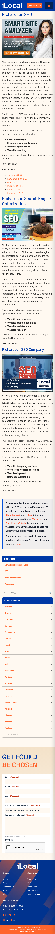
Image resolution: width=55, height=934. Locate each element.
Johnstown (9, 670)
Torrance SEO (14, 175)
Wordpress (37, 518)
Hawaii (7, 645)
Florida (8, 638)
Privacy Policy (13, 929)
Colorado (8, 626)
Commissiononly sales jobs (16, 565)
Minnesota (9, 715)
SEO (6, 571)
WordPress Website (16, 522)
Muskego (8, 728)
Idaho (7, 651)
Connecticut (10, 632)
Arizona (8, 613)
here (18, 543)
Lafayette (9, 690)
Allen (8, 514)
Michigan (8, 709)
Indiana (8, 664)
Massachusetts (11, 702)
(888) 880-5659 (34, 5)
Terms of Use (42, 929)
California (9, 619)
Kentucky (9, 677)
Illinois (7, 658)
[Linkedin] (9, 915)
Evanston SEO (14, 189)
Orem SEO (12, 182)
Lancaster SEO (15, 192)
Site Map (22, 929)
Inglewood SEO (15, 185)
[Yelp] (14, 915)
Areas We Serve (31, 929)
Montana (8, 721)
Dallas (29, 514)
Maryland (8, 696)
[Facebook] (4, 915)
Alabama (8, 607)
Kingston (8, 683)
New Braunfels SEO (17, 178)
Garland (16, 514)
